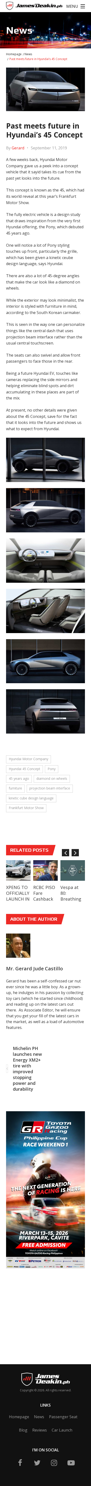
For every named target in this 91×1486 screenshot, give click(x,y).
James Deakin (22, 7)
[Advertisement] (42, 1309)
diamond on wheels (51, 778)
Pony (52, 768)
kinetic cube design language (31, 798)
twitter (37, 1463)
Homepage (14, 54)
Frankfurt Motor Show (26, 807)
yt (71, 1463)
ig (54, 1463)
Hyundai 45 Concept (24, 768)
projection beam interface (49, 788)
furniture (15, 788)
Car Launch (62, 1430)
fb (20, 1463)
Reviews (39, 1430)
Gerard (18, 148)
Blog (23, 1430)
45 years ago (19, 778)
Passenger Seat (63, 1416)
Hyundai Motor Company (28, 759)
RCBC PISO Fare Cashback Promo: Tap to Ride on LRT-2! (45, 901)
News (28, 54)
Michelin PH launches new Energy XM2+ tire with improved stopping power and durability (27, 1068)
